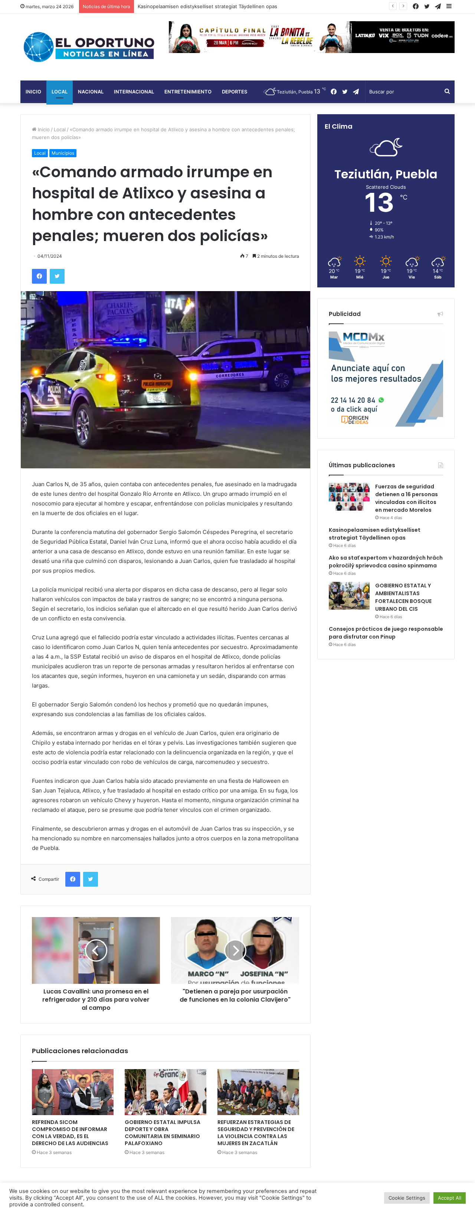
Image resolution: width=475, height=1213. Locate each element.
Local (60, 92)
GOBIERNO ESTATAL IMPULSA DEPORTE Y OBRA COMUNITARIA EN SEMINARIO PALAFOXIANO (162, 1132)
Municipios (63, 153)
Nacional (91, 92)
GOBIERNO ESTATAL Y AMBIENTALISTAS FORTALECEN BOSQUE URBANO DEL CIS (403, 597)
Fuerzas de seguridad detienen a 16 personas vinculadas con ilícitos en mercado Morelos (406, 498)
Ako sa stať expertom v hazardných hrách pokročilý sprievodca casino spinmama (386, 561)
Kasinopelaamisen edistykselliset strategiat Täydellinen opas (374, 533)
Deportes (234, 92)
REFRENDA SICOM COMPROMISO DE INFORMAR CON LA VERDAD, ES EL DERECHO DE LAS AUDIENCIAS (70, 1132)
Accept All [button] (449, 1198)
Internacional (134, 92)
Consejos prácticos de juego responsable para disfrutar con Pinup (386, 632)
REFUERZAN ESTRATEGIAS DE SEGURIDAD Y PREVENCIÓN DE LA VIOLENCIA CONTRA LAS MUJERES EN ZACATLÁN (255, 1132)
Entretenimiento (188, 92)
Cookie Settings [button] (407, 1198)
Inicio (33, 92)
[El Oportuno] (89, 47)
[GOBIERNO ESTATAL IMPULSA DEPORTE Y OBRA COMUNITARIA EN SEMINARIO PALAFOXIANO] (165, 1092)
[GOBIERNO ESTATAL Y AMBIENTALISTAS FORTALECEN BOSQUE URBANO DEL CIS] (349, 596)
